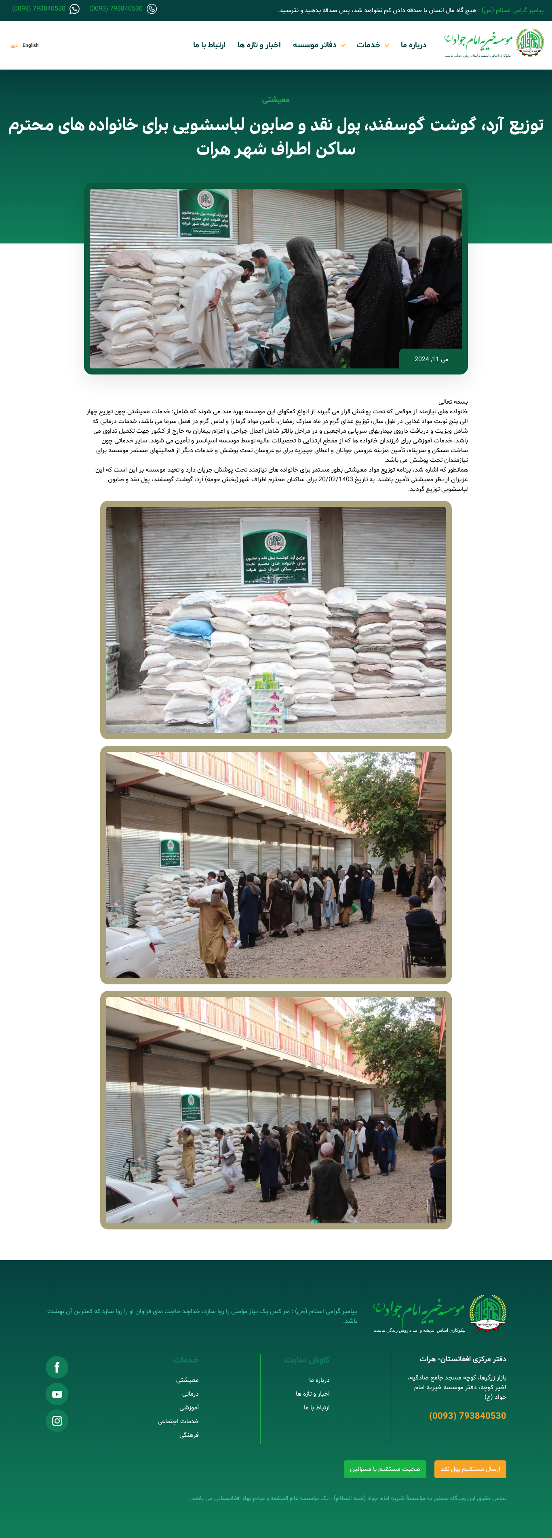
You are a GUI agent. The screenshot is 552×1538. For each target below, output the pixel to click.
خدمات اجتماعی (178, 1421)
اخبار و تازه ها (259, 45)
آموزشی (189, 1407)
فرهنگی (189, 1435)
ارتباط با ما (209, 45)
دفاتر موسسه (315, 45)
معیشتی (276, 100)
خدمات (369, 45)
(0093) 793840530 (467, 1417)
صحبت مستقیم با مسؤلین (385, 1469)
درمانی (190, 1394)
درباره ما (413, 45)
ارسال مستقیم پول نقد (470, 1469)
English (31, 45)
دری (14, 45)
